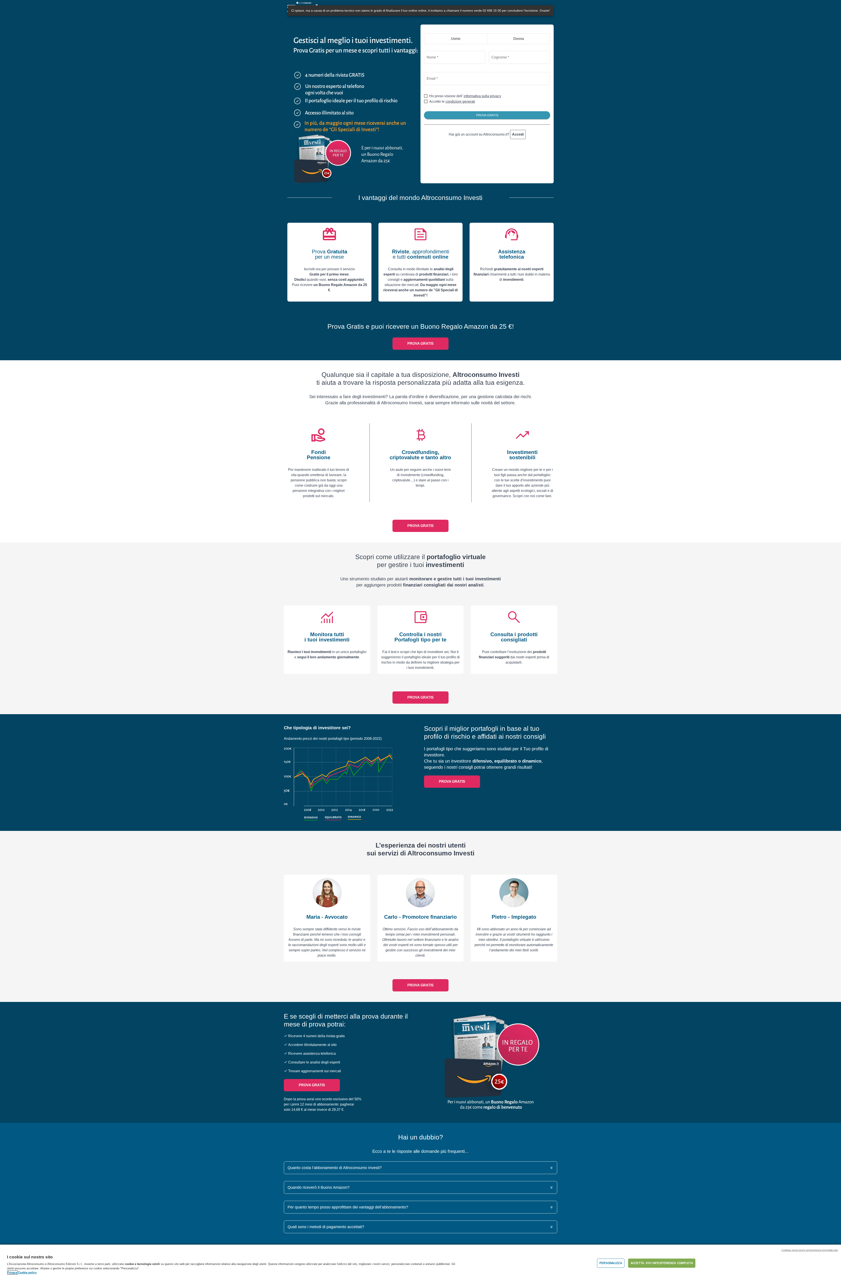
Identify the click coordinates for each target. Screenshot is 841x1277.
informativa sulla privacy (482, 96)
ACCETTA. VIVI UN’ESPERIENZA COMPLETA (662, 1263)
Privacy (12, 1272)
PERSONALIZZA (610, 1263)
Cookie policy (27, 1272)
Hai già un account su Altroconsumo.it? (486, 134)
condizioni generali (460, 101)
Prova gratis (420, 343)
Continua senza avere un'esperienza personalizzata (809, 1250)
